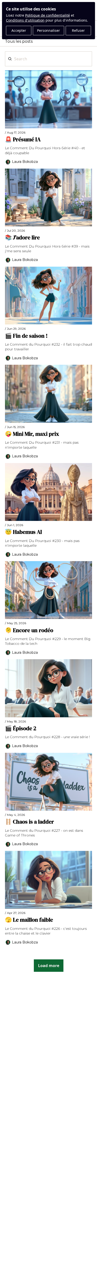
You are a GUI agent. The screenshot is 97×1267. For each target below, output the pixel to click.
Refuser (78, 30)
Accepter (18, 30)
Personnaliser (48, 30)
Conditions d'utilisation (25, 20)
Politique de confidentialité (47, 15)
